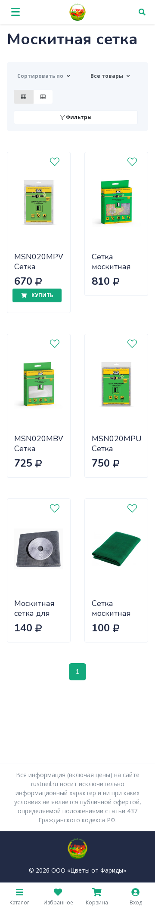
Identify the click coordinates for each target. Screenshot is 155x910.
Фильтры (78, 117)
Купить (41, 295)
